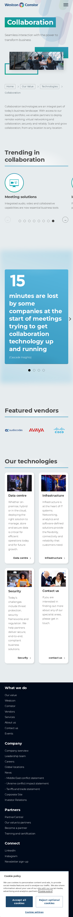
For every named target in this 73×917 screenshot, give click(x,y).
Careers (9, 761)
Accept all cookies (19, 901)
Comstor (10, 706)
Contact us (11, 728)
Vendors (10, 711)
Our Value (27, 86)
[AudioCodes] (14, 430)
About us (10, 722)
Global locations (14, 767)
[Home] (21, 4)
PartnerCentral (14, 817)
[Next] (69, 319)
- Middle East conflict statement (24, 778)
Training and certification (20, 833)
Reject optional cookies (49, 901)
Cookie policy (45, 891)
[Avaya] (36, 430)
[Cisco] (59, 430)
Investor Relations (16, 800)
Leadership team (15, 756)
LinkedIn (10, 850)
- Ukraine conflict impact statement (27, 783)
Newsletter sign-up (16, 861)
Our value (11, 695)
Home (10, 86)
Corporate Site (13, 794)
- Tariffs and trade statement (22, 789)
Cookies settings (34, 912)
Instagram (11, 856)
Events (9, 733)
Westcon (10, 700)
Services (10, 717)
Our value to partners (18, 822)
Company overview (17, 750)
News (8, 772)
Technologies (50, 86)
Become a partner (16, 828)
